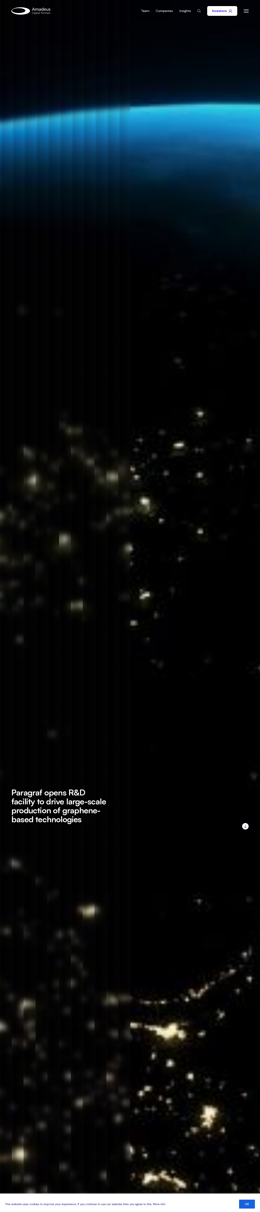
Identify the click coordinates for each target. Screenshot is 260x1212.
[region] (130, 1203)
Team (145, 11)
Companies (164, 11)
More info (159, 1204)
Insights (185, 11)
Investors (219, 11)
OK (247, 1204)
